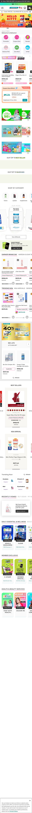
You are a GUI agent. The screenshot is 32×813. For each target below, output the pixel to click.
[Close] (30, 800)
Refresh (17, 377)
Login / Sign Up (16, 248)
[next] (28, 344)
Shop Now (7, 540)
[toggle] (1, 15)
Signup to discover (21, 511)
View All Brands (16, 237)
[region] (16, 805)
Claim (24, 100)
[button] (29, 7)
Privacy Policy (14, 811)
